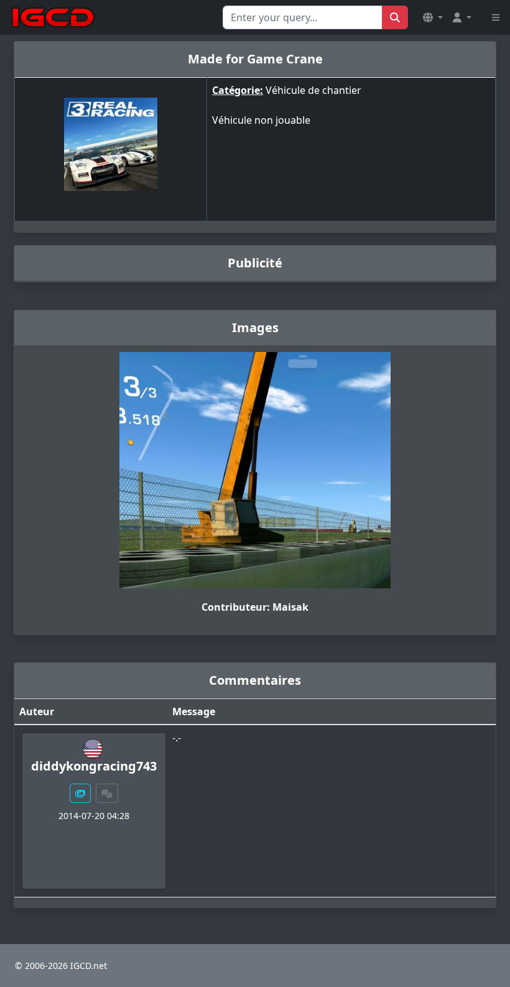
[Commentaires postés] (107, 793)
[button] (433, 17)
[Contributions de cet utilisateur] (80, 793)
